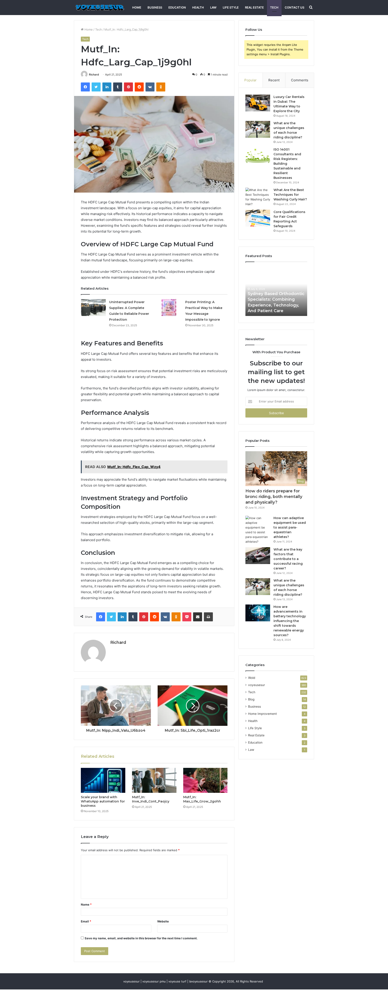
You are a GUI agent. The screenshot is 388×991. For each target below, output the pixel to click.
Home (136, 7)
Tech (274, 7)
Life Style (231, 7)
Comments (299, 80)
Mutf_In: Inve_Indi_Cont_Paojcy (150, 799)
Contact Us (294, 7)
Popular (250, 80)
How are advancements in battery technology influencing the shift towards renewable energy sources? (289, 621)
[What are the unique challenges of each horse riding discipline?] (257, 129)
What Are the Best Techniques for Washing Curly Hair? (290, 194)
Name (86, 904)
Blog (251, 699)
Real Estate (254, 7)
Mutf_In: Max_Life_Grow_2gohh (202, 799)
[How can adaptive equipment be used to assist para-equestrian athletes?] (257, 530)
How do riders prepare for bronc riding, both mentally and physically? (273, 497)
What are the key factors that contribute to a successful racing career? (288, 558)
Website (163, 921)
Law (213, 7)
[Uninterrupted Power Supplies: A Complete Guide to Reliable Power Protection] (93, 307)
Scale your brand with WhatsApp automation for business (103, 801)
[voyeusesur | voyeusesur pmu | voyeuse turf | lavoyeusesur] (99, 7)
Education (177, 7)
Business (155, 7)
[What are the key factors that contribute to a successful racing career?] (257, 555)
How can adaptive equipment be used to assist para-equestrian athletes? (289, 527)
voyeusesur (256, 685)
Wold (251, 678)
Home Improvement (262, 713)
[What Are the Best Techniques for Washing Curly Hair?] (257, 197)
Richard (94, 74)
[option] (276, 291)
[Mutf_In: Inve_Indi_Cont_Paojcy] (154, 780)
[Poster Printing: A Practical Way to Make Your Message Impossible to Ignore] (169, 307)
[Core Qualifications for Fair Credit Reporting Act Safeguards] (257, 218)
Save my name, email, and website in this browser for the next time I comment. (141, 938)
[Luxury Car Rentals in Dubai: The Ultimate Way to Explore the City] (257, 103)
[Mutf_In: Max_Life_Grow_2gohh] (205, 780)
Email (86, 921)
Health (198, 7)
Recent (274, 80)
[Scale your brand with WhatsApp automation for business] (103, 780)
